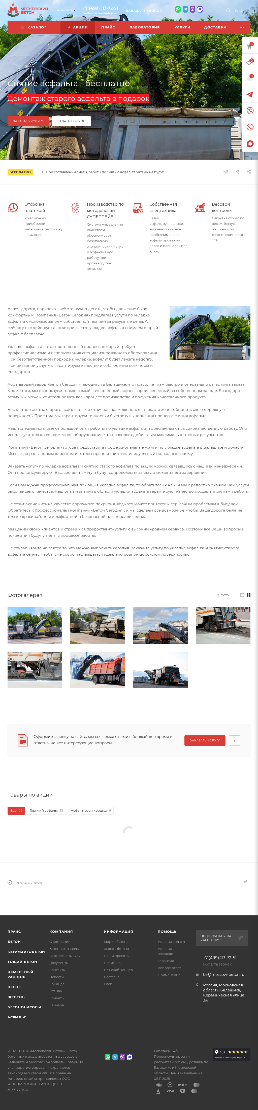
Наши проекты (116, 956)
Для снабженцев (118, 970)
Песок (14, 987)
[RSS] (237, 171)
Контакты (57, 970)
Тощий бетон (22, 962)
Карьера (56, 1005)
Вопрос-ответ (169, 968)
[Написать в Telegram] (185, 9)
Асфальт (17, 1017)
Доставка (112, 977)
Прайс (14, 931)
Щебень (16, 997)
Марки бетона (116, 942)
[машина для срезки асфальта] (210, 333)
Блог (108, 984)
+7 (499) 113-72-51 (100, 8)
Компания (61, 931)
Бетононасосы (24, 1007)
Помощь (167, 931)
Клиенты (56, 998)
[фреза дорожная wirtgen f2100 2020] (35, 670)
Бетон (14, 942)
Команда (56, 984)
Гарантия (166, 961)
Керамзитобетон (26, 952)
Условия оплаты (171, 942)
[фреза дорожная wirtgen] (35, 625)
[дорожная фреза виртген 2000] (97, 625)
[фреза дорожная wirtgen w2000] (160, 670)
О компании (60, 942)
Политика (112, 963)
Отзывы (55, 991)
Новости (56, 977)
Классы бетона (116, 949)
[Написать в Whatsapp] (178, 9)
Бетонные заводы (64, 949)
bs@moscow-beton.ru (100, 13)
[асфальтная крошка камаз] (97, 670)
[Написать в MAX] (200, 9)
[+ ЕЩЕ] (242, 27)
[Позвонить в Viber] (192, 9)
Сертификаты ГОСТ (65, 956)
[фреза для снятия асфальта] (223, 625)
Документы (59, 963)
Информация (118, 931)
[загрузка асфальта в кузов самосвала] (160, 625)
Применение (169, 975)
